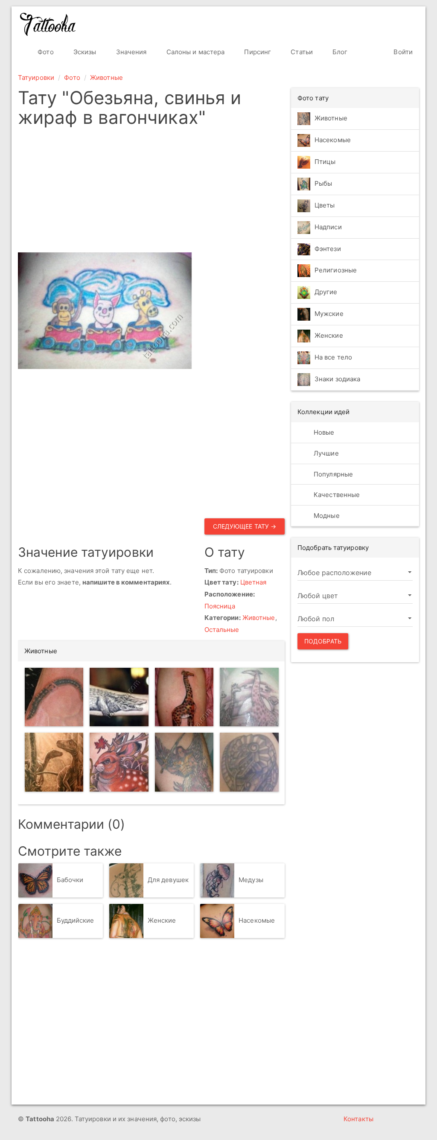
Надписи (328, 227)
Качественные (336, 495)
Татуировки (36, 77)
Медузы (251, 880)
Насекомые (257, 921)
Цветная (253, 582)
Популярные (332, 474)
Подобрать (322, 641)
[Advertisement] (151, 192)
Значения (130, 52)
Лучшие (325, 453)
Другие (326, 292)
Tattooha (48, 24)
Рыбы (323, 183)
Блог (339, 52)
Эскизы (84, 52)
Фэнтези (328, 249)
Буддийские (75, 921)
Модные (326, 516)
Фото (45, 52)
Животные (106, 77)
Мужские (329, 314)
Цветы (325, 205)
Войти (402, 52)
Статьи (301, 52)
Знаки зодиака (337, 379)
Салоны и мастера (195, 52)
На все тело (333, 358)
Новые (323, 432)
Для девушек (168, 880)
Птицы (325, 162)
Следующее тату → (245, 526)
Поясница (220, 606)
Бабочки (70, 880)
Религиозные (336, 270)
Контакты (358, 1119)
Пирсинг (256, 52)
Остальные (221, 630)
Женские (162, 921)
